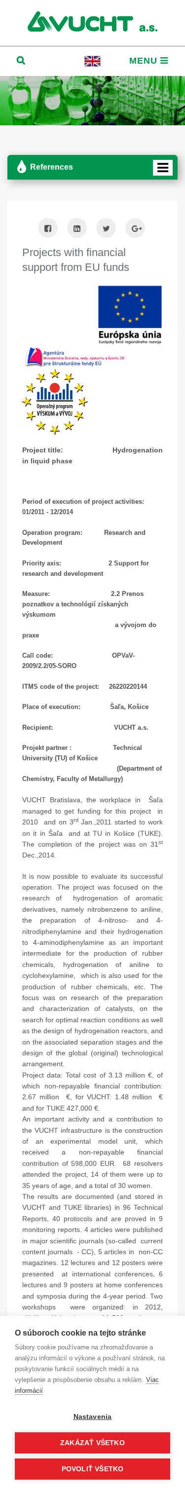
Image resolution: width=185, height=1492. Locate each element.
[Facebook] (48, 229)
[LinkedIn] (77, 229)
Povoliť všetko (93, 1469)
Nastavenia (93, 1416)
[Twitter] (106, 229)
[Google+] (135, 229)
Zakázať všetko (92, 1443)
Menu (144, 61)
